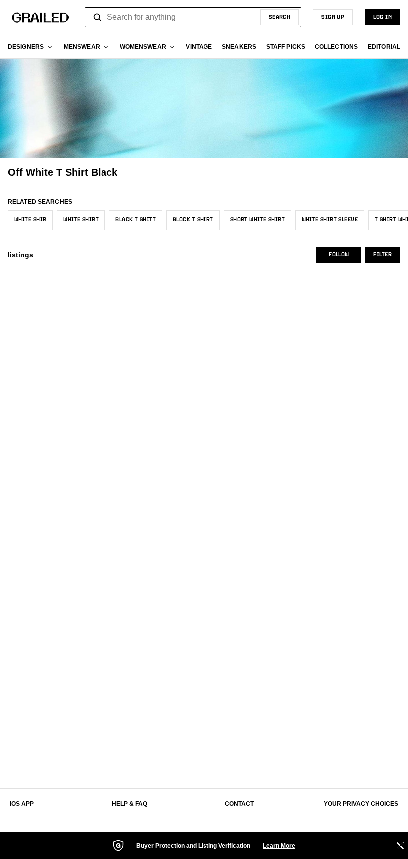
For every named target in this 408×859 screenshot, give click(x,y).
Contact (239, 803)
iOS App (22, 803)
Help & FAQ (129, 803)
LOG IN (382, 17)
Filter (382, 254)
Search (280, 17)
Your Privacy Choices (361, 803)
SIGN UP (332, 17)
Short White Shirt (257, 219)
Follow (339, 254)
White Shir (30, 219)
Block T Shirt (193, 219)
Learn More (279, 845)
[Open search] (97, 17)
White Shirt (81, 219)
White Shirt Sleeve (330, 219)
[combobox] (193, 17)
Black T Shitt (135, 219)
